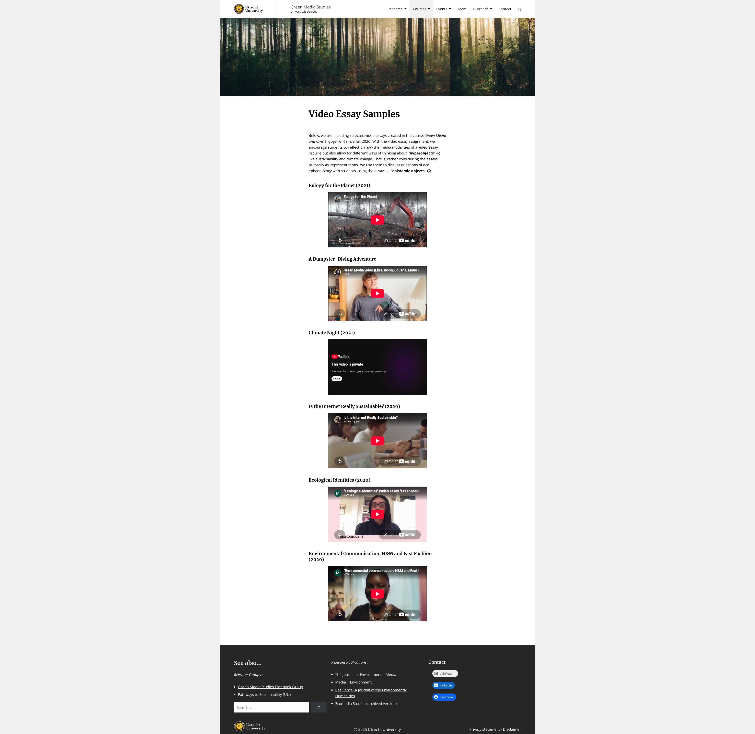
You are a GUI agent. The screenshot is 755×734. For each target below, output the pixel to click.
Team (461, 8)
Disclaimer (512, 729)
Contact (504, 8)
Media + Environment (353, 682)
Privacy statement (484, 729)
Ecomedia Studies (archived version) (366, 703)
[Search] (319, 707)
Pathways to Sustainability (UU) (264, 694)
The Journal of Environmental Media (365, 674)
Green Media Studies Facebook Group (270, 686)
